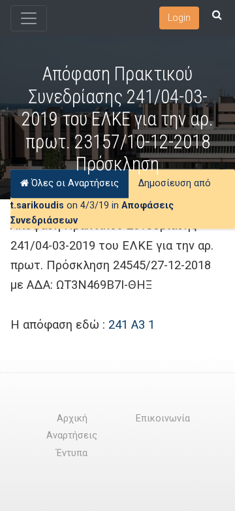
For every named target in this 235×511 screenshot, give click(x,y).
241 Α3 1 (131, 324)
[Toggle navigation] (28, 18)
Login (179, 17)
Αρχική (72, 418)
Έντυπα (71, 453)
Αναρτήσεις (71, 435)
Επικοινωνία (163, 418)
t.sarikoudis (37, 205)
